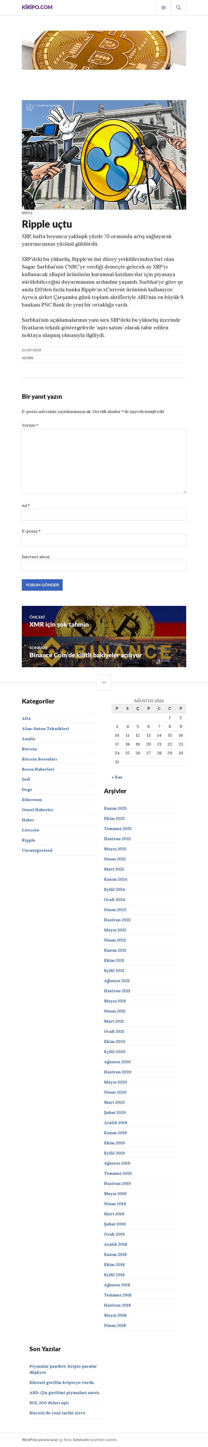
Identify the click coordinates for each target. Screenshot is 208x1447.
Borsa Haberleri (38, 769)
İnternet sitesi (35, 556)
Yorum (30, 425)
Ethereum (32, 799)
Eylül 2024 (114, 889)
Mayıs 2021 (115, 1000)
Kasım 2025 (115, 808)
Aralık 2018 (115, 1244)
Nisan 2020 (115, 1092)
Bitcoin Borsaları (39, 759)
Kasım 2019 (115, 1132)
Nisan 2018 (115, 1325)
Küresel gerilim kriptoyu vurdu (61, 1382)
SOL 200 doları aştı (49, 1402)
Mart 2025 (114, 869)
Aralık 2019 (115, 1122)
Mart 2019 (114, 1213)
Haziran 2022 (117, 919)
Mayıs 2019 (115, 1193)
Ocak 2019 (114, 1234)
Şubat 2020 (115, 1112)
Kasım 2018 (115, 1254)
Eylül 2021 (114, 970)
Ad (26, 505)
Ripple (27, 213)
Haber (28, 819)
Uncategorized (37, 850)
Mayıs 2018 (115, 1315)
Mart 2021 (114, 1021)
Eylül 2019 (114, 1152)
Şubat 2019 (115, 1223)
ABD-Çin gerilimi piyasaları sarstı (64, 1392)
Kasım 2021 (115, 950)
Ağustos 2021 (117, 980)
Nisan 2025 (115, 858)
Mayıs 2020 (115, 1081)
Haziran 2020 (117, 1071)
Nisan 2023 (115, 909)
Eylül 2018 (114, 1274)
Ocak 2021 (114, 1031)
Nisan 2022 (115, 940)
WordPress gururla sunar (40, 1440)
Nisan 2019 (115, 1203)
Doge (27, 789)
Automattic (81, 1440)
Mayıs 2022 (115, 929)
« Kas (117, 777)
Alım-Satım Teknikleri (45, 728)
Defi (26, 779)
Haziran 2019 (117, 1183)
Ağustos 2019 (117, 1163)
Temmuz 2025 (118, 828)
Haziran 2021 (117, 990)
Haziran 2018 (117, 1305)
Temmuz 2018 (117, 1294)
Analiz (28, 738)
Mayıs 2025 (115, 848)
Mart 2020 (114, 1102)
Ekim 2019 (114, 1142)
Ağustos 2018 (117, 1284)
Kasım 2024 (115, 879)
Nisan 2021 (115, 1011)
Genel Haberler (37, 809)
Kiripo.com (37, 7)
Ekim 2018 (114, 1264)
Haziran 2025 (117, 838)
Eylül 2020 (114, 1051)
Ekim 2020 (114, 1041)
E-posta (31, 531)
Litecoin (30, 830)
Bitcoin (29, 748)
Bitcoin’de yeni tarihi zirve (57, 1412)
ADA (26, 718)
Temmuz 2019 (118, 1173)
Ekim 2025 (114, 818)
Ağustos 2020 (117, 1061)
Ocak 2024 (114, 899)
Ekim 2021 (114, 960)
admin (27, 358)
